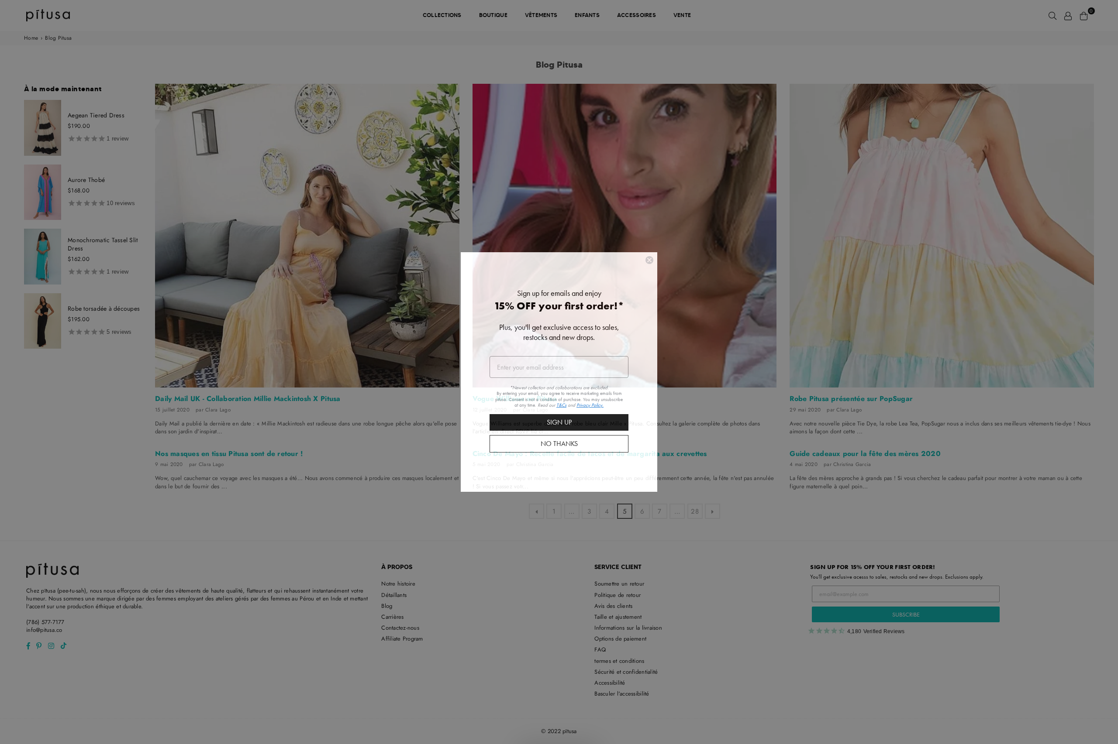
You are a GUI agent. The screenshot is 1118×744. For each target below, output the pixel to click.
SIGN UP (559, 422)
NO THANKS (559, 443)
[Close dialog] (649, 260)
